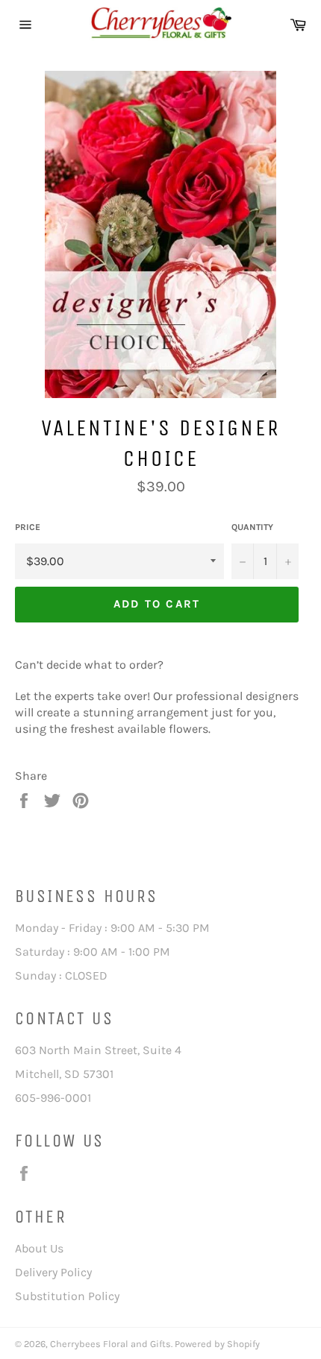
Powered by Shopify (217, 1343)
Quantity (252, 527)
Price (27, 527)
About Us (39, 1248)
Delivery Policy (53, 1272)
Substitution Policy (67, 1296)
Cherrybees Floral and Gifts (110, 1343)
